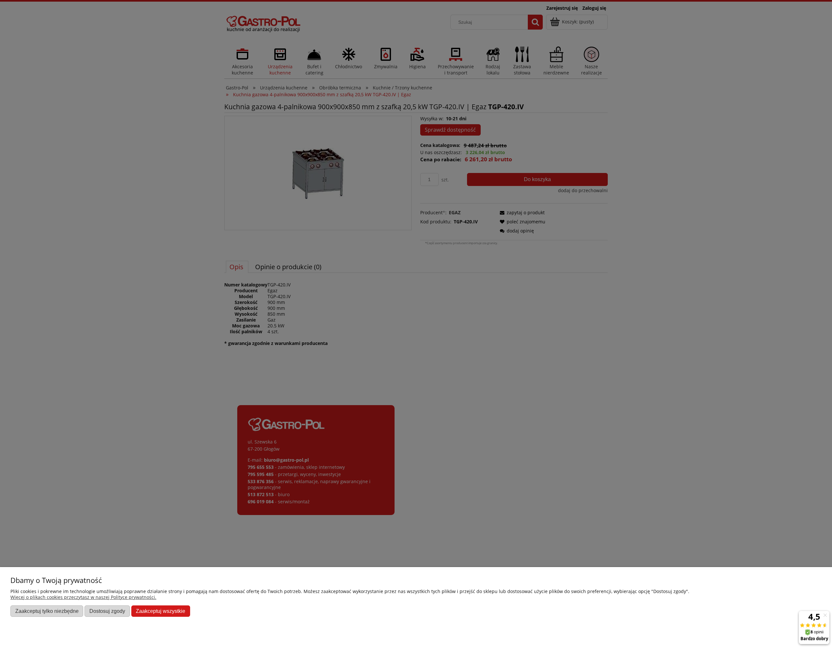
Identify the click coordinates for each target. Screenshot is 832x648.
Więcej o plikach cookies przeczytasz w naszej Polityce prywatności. (83, 597)
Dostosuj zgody (107, 611)
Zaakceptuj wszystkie (160, 611)
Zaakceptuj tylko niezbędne (47, 611)
